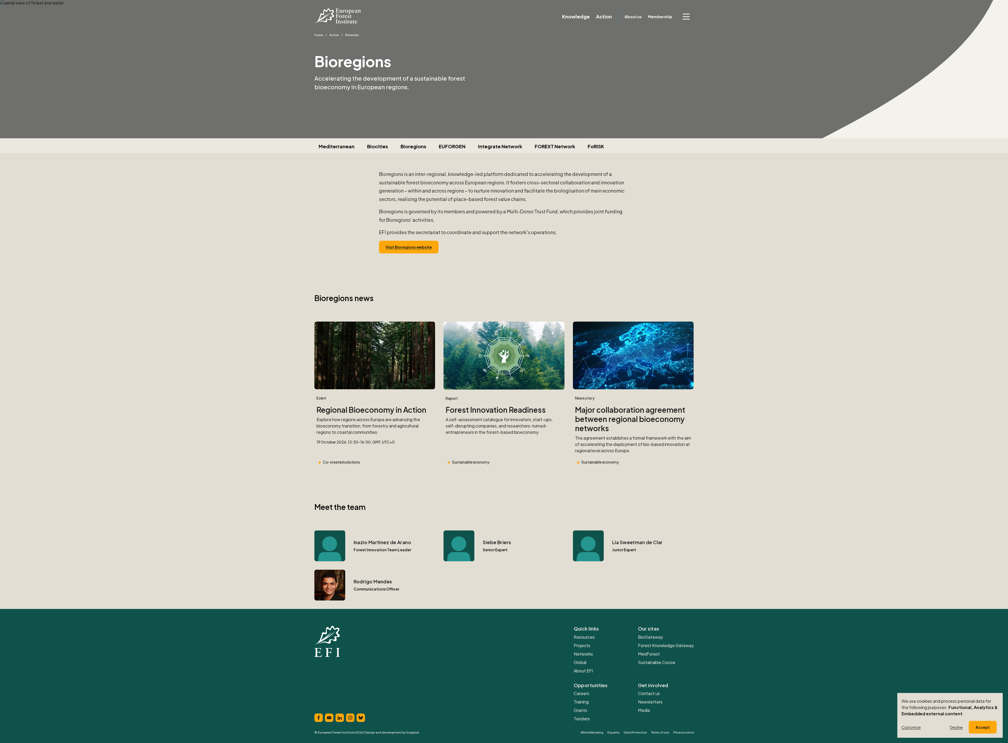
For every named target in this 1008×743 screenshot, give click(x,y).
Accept (983, 727)
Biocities (377, 146)
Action (604, 16)
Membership (660, 16)
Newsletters (650, 702)
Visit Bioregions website (409, 247)
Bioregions (413, 146)
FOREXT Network (555, 146)
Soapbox (412, 732)
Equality (613, 732)
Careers (581, 693)
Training (581, 702)
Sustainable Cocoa (656, 662)
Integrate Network (500, 146)
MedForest (649, 654)
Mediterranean (336, 146)
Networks (583, 654)
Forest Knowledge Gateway (666, 645)
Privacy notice (683, 732)
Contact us (649, 693)
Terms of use (660, 732)
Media (644, 710)
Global (580, 662)
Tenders (582, 718)
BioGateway (650, 637)
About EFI (583, 670)
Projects (582, 645)
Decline (956, 727)
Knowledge (576, 16)
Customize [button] (911, 727)
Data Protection (635, 732)
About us (633, 16)
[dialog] (950, 715)
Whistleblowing (592, 732)
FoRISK (596, 146)
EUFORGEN (452, 146)
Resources (584, 637)
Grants (580, 710)
